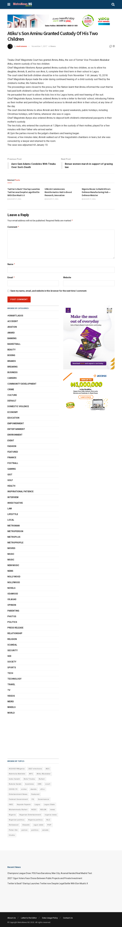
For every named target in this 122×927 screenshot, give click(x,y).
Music (10, 554)
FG (33, 799)
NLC (48, 820)
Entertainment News (18, 794)
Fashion (11, 446)
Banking (12, 338)
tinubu (12, 835)
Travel (11, 684)
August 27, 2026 (15, 199)
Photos (11, 616)
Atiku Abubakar (44, 774)
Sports (11, 667)
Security (12, 650)
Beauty (11, 349)
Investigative (15, 503)
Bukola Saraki (15, 784)
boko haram (14, 779)
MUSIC (10, 559)
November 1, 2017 (39, 46)
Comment (13, 226)
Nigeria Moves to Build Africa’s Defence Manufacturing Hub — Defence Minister (96, 192)
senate (45, 830)
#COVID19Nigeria (17, 769)
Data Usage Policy (50, 918)
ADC (48, 769)
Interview (12, 497)
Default (11, 401)
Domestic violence (18, 406)
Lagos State (49, 804)
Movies (11, 548)
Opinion (11, 605)
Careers (12, 378)
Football (12, 463)
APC (31, 774)
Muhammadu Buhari (18, 810)
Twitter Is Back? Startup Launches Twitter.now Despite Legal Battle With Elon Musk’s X (23, 192)
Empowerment (15, 423)
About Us (11, 918)
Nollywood (13, 582)
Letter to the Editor (29, 918)
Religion (12, 639)
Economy (12, 412)
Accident (12, 321)
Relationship (14, 633)
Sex (9, 656)
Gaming (11, 469)
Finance (11, 457)
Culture (12, 395)
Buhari (42, 779)
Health (11, 486)
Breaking (12, 367)
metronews (21, 46)
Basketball (14, 344)
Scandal (12, 645)
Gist (9, 474)
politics (34, 830)
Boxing (11, 355)
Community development (21, 384)
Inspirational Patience (20, 491)
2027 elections (35, 769)
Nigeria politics (35, 820)
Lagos (37, 804)
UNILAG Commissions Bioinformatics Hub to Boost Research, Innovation (58, 192)
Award (11, 333)
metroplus (13, 537)
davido (33, 789)
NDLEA (43, 810)
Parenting (13, 611)
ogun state (38, 825)
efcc (42, 789)
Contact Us (68, 918)
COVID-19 (13, 789)
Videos (11, 696)
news (52, 810)
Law (9, 508)
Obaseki (26, 825)
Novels (11, 588)
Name (11, 264)
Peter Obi (13, 830)
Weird (10, 701)
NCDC (33, 810)
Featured (12, 452)
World (11, 713)
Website (67, 277)
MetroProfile (15, 542)
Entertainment (16, 429)
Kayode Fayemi (24, 804)
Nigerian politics (16, 820)
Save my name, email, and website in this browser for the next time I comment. (48, 291)
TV (8, 690)
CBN (39, 784)
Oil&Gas (11, 599)
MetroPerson (15, 531)
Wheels (11, 707)
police (25, 830)
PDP (49, 825)
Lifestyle (12, 514)
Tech (10, 673)
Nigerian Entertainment (30, 815)
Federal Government (18, 799)
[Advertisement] (22, 736)
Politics (12, 622)
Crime (10, 389)
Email (11, 277)
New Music (13, 565)
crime (24, 789)
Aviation (12, 327)
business (29, 784)
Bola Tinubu (29, 779)
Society (11, 662)
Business (12, 372)
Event (10, 440)
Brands (11, 361)
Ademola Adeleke (17, 774)
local (10, 520)
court (47, 784)
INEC (11, 804)
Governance (43, 799)
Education (13, 418)
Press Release (15, 628)
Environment (14, 435)
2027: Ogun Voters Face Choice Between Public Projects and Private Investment (44, 878)
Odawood (12, 594)
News (53, 46)
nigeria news (51, 815)
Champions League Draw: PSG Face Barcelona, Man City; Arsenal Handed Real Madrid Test (49, 873)
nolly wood (13, 576)
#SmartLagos (15, 315)
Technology (14, 679)
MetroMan (13, 525)
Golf (10, 480)
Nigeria (12, 815)
